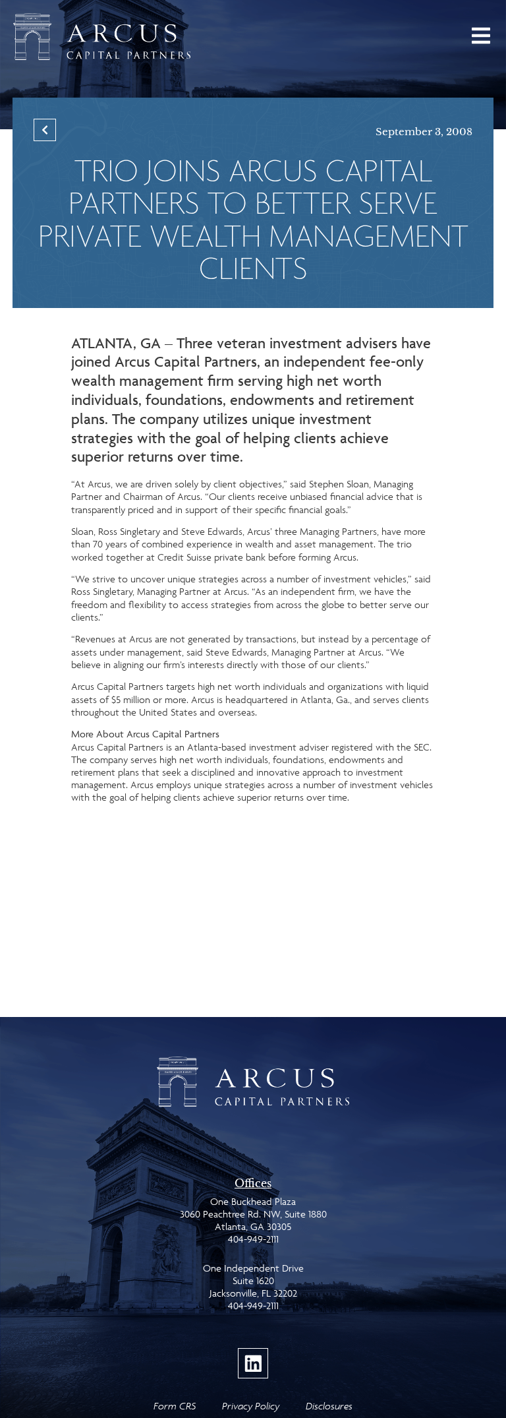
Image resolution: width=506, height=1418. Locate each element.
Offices (253, 1183)
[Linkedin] (253, 1363)
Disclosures (329, 1406)
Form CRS (175, 1406)
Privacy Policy (250, 1406)
